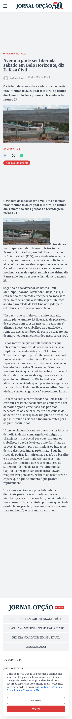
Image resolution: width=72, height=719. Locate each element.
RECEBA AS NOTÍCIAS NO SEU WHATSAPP (36, 628)
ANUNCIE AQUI (36, 646)
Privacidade (13, 668)
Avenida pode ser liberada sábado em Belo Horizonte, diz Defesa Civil (33, 65)
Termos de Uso (31, 690)
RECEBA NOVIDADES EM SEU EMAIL (36, 637)
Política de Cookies (51, 687)
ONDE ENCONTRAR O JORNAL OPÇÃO (36, 619)
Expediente (12, 660)
